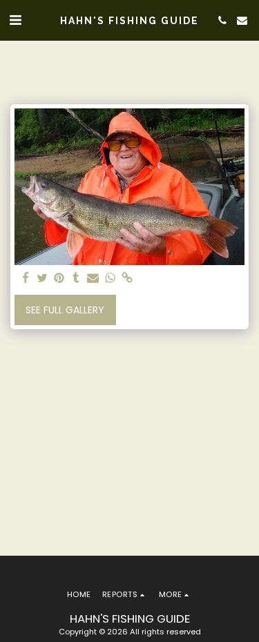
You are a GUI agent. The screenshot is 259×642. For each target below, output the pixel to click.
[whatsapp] (110, 278)
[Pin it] (59, 278)
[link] (127, 278)
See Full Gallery (65, 310)
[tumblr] (76, 278)
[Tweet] (43, 278)
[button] (15, 20)
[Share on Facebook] (25, 278)
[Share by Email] (93, 278)
